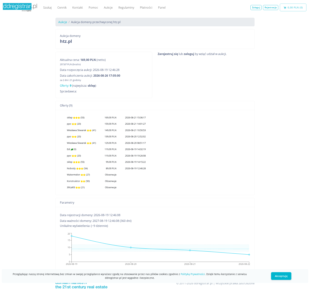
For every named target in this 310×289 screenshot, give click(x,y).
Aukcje (108, 7)
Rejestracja (271, 7)
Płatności (146, 7)
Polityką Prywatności (193, 274)
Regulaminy (126, 7)
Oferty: (65, 86)
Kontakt (77, 7)
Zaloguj (256, 7)
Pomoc (93, 7)
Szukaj (47, 7)
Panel (162, 7)
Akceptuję (281, 276)
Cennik (62, 7)
